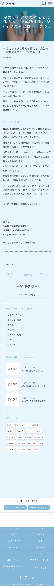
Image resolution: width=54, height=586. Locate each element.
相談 (20, 437)
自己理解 (34, 425)
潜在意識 (28, 437)
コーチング (21, 449)
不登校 (10, 324)
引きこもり (32, 443)
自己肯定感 (39, 437)
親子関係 (11, 344)
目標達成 (20, 431)
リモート (24, 425)
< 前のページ (10, 275)
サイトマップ (40, 568)
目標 (30, 449)
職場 (41, 443)
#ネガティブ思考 (27, 294)
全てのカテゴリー (15, 315)
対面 (36, 449)
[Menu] (50, 3)
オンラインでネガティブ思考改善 (19, 242)
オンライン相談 (14, 319)
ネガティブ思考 (9, 264)
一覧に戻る (27, 275)
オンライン (11, 437)
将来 (9, 339)
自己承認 (21, 443)
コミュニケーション (34, 431)
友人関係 (10, 449)
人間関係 (11, 329)
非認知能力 (11, 443)
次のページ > (44, 275)
